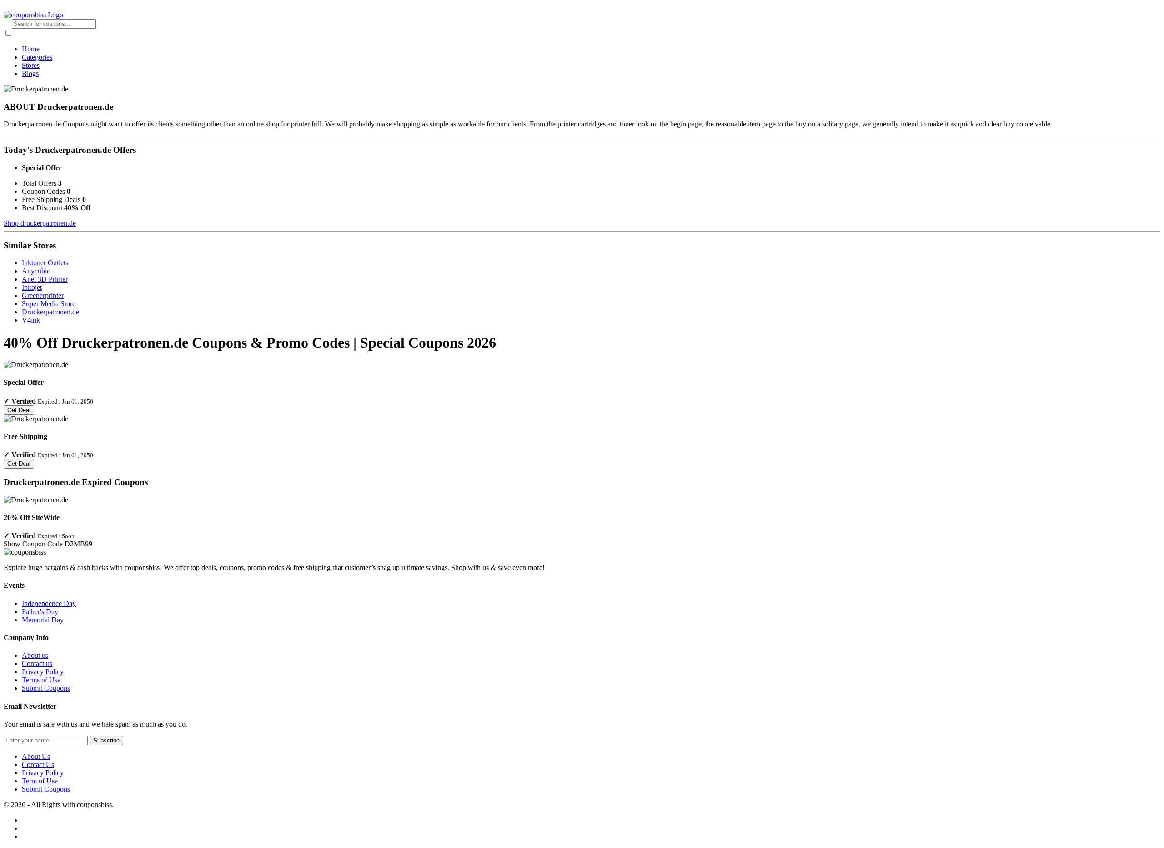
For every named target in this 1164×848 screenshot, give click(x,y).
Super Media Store (48, 304)
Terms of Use (41, 680)
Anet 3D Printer (45, 279)
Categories (37, 57)
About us (35, 655)
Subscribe (106, 740)
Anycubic (36, 271)
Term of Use (40, 781)
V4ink (31, 320)
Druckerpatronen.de (50, 312)
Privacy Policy (43, 672)
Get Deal (18, 410)
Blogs (30, 73)
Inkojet (32, 287)
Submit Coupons (46, 688)
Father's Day (40, 612)
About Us (36, 756)
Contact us (37, 663)
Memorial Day (43, 620)
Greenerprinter (43, 295)
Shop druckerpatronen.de (40, 223)
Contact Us (38, 764)
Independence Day (49, 603)
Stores (31, 65)
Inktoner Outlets (45, 263)
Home (31, 49)
